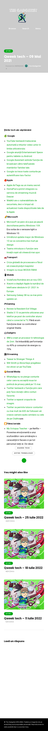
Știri (8, 51)
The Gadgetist (35, 66)
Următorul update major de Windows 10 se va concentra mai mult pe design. (25, 241)
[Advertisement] (24, 102)
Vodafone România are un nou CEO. (24, 279)
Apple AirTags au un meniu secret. (24, 185)
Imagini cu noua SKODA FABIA (22, 270)
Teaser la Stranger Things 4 (20, 359)
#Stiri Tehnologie (23, 453)
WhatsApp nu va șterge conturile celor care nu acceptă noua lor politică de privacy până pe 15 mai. (24, 380)
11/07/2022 (9, 622)
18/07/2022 (9, 571)
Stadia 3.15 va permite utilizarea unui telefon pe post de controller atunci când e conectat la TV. (25, 316)
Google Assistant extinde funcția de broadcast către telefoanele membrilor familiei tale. (25, 164)
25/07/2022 (10, 521)
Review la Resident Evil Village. (22, 308)
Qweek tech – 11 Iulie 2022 (23, 618)
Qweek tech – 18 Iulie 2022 (23, 568)
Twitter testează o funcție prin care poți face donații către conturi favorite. (24, 392)
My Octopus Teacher (17, 428)
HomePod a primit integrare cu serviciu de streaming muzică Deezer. (22, 193)
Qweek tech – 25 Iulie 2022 (23, 517)
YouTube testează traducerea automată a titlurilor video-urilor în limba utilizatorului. (24, 145)
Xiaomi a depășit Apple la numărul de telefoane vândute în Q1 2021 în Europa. (25, 287)
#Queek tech (23, 448)
